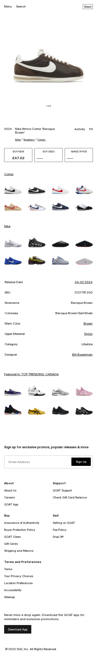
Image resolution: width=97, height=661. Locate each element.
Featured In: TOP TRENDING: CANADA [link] (31, 374)
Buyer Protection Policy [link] (19, 529)
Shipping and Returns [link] (18, 550)
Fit (91, 129)
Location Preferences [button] (18, 583)
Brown (88, 323)
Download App (17, 629)
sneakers (29, 139)
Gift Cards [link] (11, 543)
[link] (13, 190)
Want (88, 7)
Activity (79, 129)
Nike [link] (7, 226)
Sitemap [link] (9, 597)
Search (21, 6)
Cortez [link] (8, 174)
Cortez (42, 139)
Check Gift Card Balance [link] (70, 497)
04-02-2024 (84, 282)
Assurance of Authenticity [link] (21, 523)
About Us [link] (10, 490)
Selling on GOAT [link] (64, 523)
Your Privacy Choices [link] (18, 576)
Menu (8, 6)
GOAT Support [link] (62, 490)
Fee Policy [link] (59, 529)
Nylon (88, 334)
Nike (18, 139)
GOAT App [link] (11, 504)
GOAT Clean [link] (12, 536)
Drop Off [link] (58, 536)
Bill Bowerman (82, 354)
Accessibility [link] (12, 590)
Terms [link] (8, 569)
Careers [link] (9, 497)
